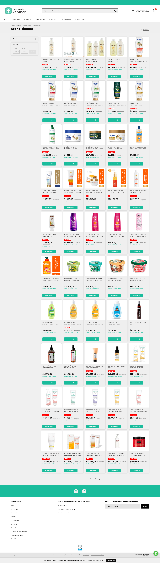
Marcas (13, 516)
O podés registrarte (142, 11)
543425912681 (62, 505)
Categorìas (18, 25)
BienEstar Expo (80, 19)
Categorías (16, 19)
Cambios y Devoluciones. (19, 531)
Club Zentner (40, 19)
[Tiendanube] (142, 555)
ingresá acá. (86, 554)
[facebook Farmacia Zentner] (84, 491)
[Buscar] (115, 11)
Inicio (6, 19)
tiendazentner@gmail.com (66, 509)
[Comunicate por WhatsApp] (155, 553)
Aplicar (32, 51)
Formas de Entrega (17, 535)
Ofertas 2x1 (28, 19)
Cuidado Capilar (27, 25)
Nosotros (52, 19)
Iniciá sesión (144, 10)
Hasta (23, 48)
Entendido (111, 560)
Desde (15, 48)
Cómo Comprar (65, 19)
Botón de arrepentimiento (97, 554)
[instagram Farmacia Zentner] (76, 491)
